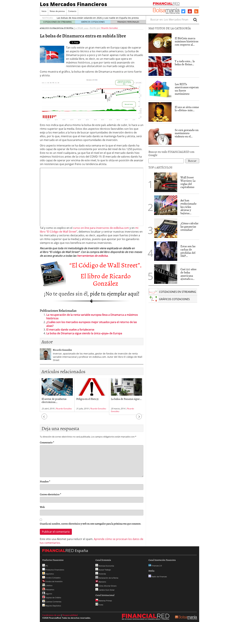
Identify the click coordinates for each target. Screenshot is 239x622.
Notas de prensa (57, 11)
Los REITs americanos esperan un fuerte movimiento (187, 89)
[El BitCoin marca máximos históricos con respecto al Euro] (160, 43)
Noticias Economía (106, 566)
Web (42, 507)
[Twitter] (183, 11)
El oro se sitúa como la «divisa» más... (187, 108)
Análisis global (48, 28)
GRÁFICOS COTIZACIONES (93, 22)
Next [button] (139, 418)
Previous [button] (44, 418)
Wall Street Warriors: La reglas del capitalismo (187, 182)
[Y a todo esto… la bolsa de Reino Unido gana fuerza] (160, 66)
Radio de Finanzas (159, 576)
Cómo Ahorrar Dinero (107, 586)
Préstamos (49, 589)
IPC (46, 566)
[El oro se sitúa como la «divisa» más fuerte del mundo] (160, 112)
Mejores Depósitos (53, 605)
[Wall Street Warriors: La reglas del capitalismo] (165, 182)
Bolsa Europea (65, 28)
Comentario (47, 442)
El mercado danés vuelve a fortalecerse (70, 329)
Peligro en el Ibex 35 (87, 399)
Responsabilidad (70, 615)
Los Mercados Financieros (73, 4)
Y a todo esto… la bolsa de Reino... (185, 63)
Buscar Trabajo (104, 569)
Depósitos (49, 574)
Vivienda (102, 574)
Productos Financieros (54, 569)
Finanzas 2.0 (156, 565)
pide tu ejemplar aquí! (114, 293)
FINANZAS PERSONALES (128, 22)
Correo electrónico (50, 494)
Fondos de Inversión (54, 581)
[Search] (195, 19)
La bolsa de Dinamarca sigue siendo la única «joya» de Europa (84, 333)
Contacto (72, 11)
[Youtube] (190, 11)
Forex (100, 604)
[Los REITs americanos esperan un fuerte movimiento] (160, 89)
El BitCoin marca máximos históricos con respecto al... (186, 41)
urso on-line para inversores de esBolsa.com (101, 228)
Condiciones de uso (51, 615)
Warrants (102, 582)
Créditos (48, 585)
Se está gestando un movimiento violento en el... (187, 133)
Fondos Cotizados (52, 577)
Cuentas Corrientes (53, 601)
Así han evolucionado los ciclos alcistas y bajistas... (188, 206)
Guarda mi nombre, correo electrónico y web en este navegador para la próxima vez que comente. (90, 523)
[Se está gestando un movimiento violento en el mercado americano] (160, 135)
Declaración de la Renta (108, 578)
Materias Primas (105, 600)
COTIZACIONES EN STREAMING (57, 22)
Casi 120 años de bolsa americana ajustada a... (188, 274)
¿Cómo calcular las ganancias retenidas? (189, 226)
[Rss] (196, 11)
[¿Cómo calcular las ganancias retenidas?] (165, 228)
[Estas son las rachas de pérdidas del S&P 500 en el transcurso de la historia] (165, 251)
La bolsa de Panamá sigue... (126, 399)
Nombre (45, 481)
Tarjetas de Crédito (53, 597)
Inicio (44, 11)
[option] (57, 395)
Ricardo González (109, 28)
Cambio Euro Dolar (106, 590)
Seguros (48, 593)
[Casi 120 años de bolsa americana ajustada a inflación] (165, 274)
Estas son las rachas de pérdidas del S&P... (187, 251)
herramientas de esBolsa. (92, 255)
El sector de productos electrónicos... (54, 400)
